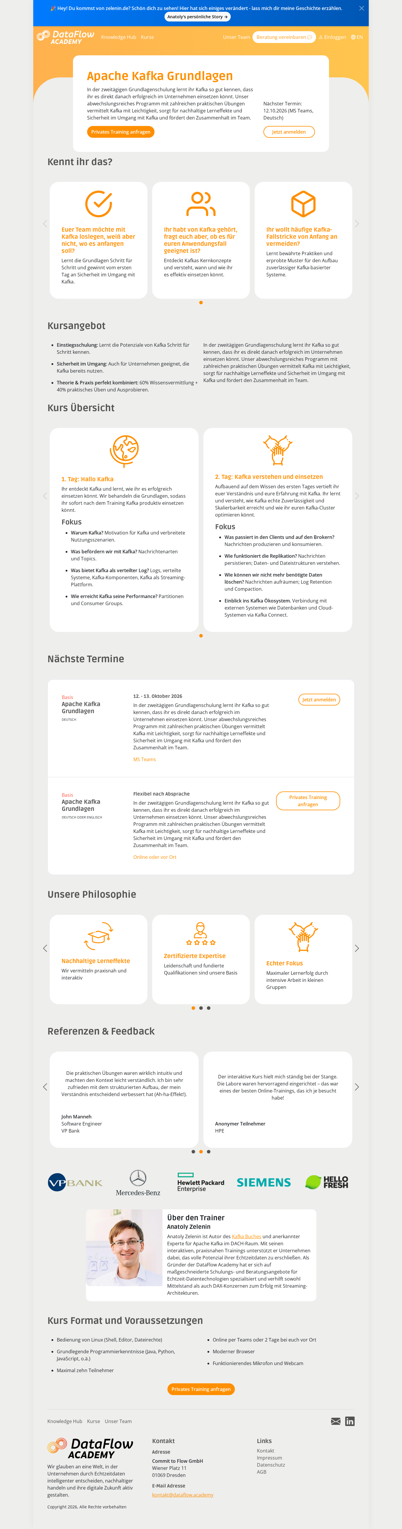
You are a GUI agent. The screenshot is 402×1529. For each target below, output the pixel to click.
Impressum (269, 1458)
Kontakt (265, 1450)
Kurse (147, 37)
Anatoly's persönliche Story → (197, 16)
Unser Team (236, 37)
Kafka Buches (246, 1236)
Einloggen (334, 37)
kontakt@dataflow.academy (182, 1495)
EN (359, 37)
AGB (261, 1472)
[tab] (201, 302)
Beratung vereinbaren (282, 37)
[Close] (362, 8)
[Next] (357, 223)
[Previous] (45, 223)
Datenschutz (271, 1465)
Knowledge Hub (118, 37)
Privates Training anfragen (120, 132)
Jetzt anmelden (289, 132)
